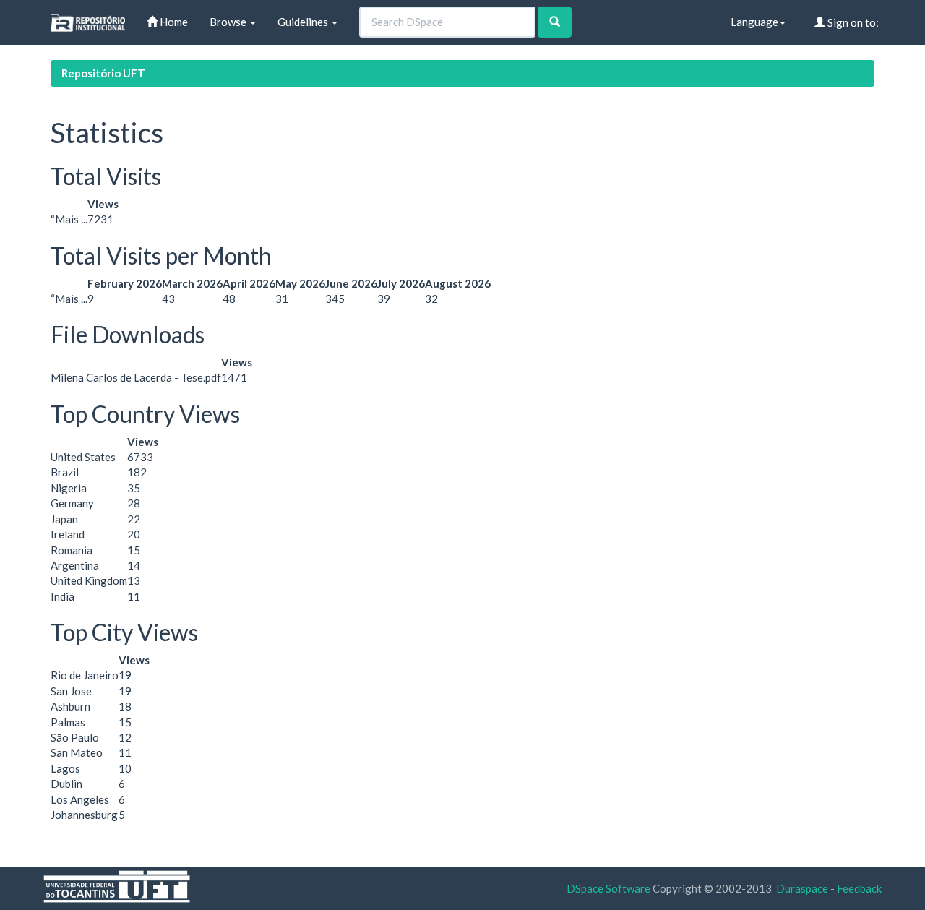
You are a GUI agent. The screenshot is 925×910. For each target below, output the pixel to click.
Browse (229, 21)
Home (173, 21)
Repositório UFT (103, 73)
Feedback (859, 888)
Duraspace (802, 888)
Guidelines (304, 21)
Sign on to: (852, 22)
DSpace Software (608, 888)
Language (754, 21)
